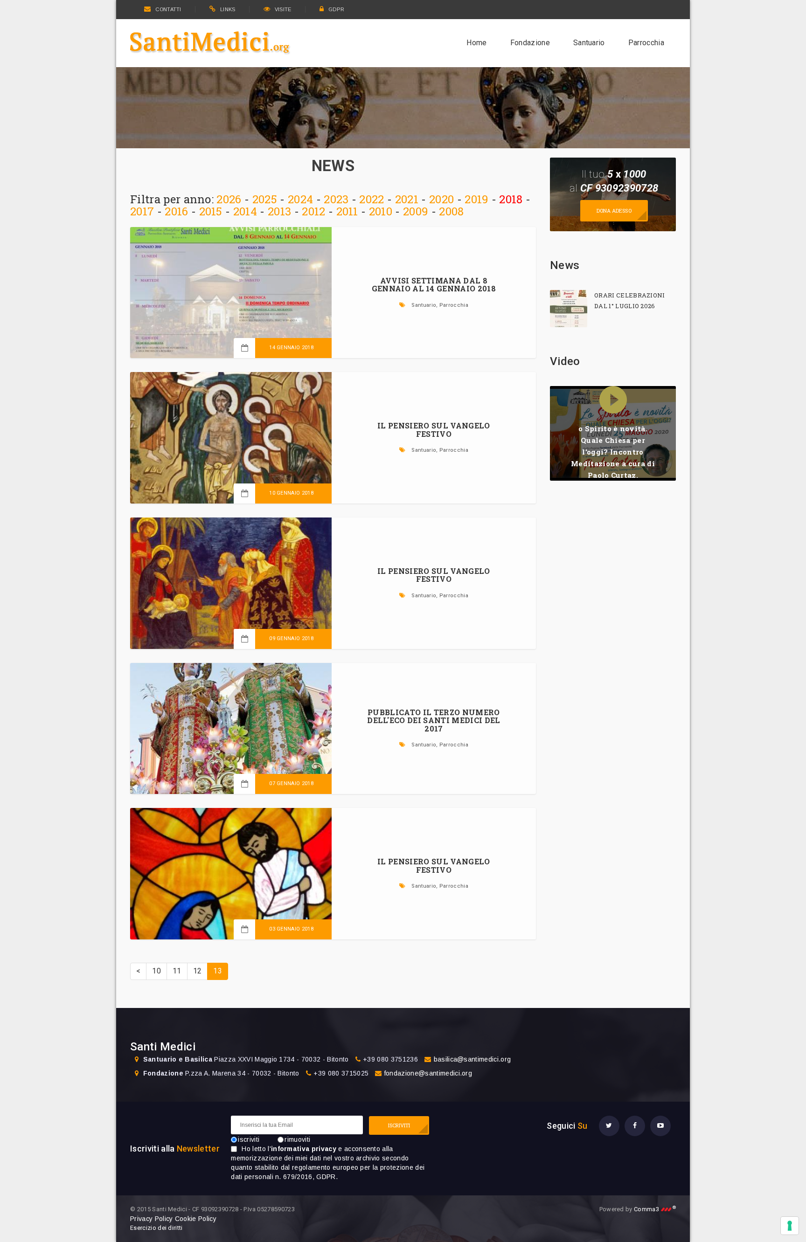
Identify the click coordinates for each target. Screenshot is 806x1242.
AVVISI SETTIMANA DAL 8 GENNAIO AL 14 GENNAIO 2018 (434, 285)
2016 (176, 211)
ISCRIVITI (399, 1125)
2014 (245, 211)
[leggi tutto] (568, 308)
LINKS (228, 9)
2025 (264, 199)
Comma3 (655, 1209)
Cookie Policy (195, 1218)
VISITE (283, 9)
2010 (380, 211)
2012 (313, 211)
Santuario (589, 42)
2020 (441, 199)
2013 (279, 211)
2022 (371, 199)
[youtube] (660, 1126)
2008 (451, 211)
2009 (415, 211)
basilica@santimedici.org (472, 1059)
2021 (406, 199)
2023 (336, 199)
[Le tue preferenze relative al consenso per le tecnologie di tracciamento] (790, 1226)
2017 (142, 211)
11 (177, 970)
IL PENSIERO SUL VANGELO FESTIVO (433, 430)
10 (156, 970)
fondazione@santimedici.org (428, 1073)
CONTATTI (168, 9)
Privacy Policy (151, 1218)
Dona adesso (614, 210)
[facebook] (635, 1126)
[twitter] (609, 1126)
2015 (210, 211)
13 (217, 970)
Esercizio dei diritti (156, 1227)
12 (197, 970)
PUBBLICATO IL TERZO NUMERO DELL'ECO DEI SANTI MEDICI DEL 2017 (433, 720)
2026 (228, 199)
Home (476, 42)
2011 (347, 211)
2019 (476, 199)
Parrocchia (646, 42)
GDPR (336, 9)
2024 (300, 199)
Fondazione (530, 42)
